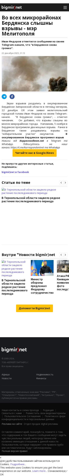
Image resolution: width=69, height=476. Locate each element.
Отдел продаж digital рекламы (41, 423)
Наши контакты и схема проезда (20, 410)
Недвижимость (44, 374)
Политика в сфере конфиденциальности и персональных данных (33, 418)
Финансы (41, 378)
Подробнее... (18, 464)
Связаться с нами (12, 413)
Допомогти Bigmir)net (34, 308)
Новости (7, 378)
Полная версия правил (14, 451)
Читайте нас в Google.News (34, 153)
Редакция (48, 410)
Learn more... (39, 470)
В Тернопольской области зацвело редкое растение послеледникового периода (31, 199)
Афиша (6, 374)
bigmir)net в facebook (15, 172)
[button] (61, 183)
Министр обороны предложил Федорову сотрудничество (42, 286)
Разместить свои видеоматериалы (46, 413)
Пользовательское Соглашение (22, 416)
